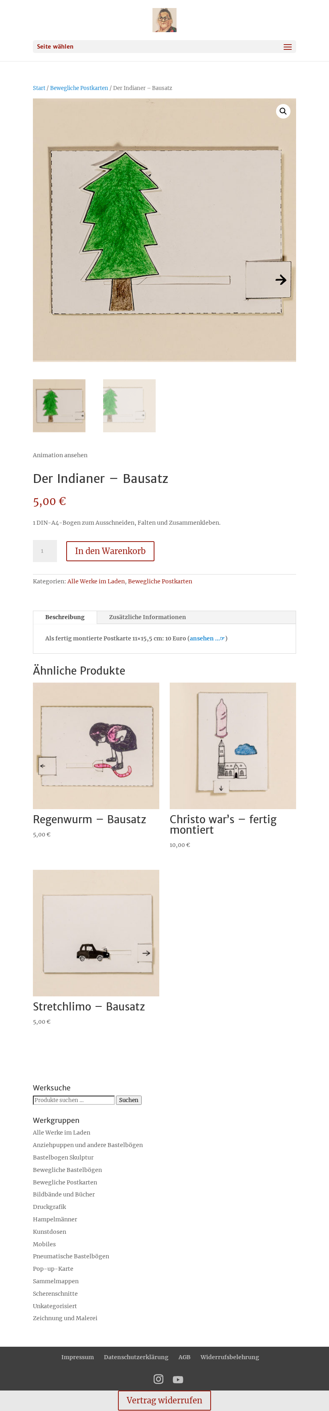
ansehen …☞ (207, 638)
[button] (283, 111)
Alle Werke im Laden (96, 581)
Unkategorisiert (55, 1306)
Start (39, 88)
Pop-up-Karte (53, 1268)
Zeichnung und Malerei (65, 1318)
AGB (185, 1357)
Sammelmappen (56, 1281)
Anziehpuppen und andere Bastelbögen (88, 1145)
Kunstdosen (49, 1231)
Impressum (77, 1357)
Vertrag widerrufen (164, 1400)
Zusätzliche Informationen (147, 617)
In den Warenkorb (110, 551)
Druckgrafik (49, 1207)
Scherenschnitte (55, 1293)
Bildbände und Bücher (64, 1194)
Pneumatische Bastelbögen (71, 1256)
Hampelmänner (55, 1219)
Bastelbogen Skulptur (63, 1157)
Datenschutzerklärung (136, 1357)
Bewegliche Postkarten (79, 88)
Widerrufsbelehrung (230, 1357)
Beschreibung (65, 617)
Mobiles (44, 1244)
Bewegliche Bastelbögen (67, 1170)
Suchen (128, 1100)
